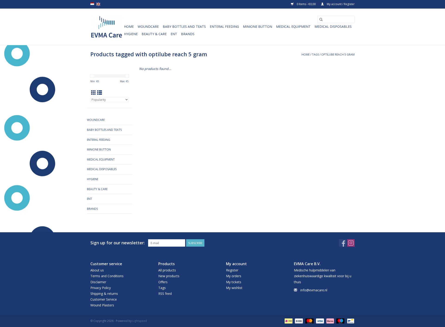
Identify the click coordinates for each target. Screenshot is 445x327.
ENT (174, 34)
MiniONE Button (257, 26)
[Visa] (319, 321)
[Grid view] (93, 92)
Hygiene (131, 34)
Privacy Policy (100, 288)
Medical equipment (293, 26)
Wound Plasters (102, 305)
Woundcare (148, 26)
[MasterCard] (309, 321)
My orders (233, 276)
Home (129, 26)
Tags (315, 55)
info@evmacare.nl (313, 290)
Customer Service (103, 299)
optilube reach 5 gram (338, 55)
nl (92, 4)
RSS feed (165, 293)
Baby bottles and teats (184, 26)
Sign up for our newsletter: (117, 242)
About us (97, 270)
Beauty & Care (154, 34)
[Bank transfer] (298, 321)
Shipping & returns (104, 293)
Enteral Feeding (224, 26)
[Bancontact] (350, 321)
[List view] (99, 92)
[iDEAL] (288, 321)
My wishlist (234, 288)
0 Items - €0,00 (306, 4)
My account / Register (340, 4)
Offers (163, 282)
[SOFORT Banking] (330, 321)
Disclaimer (98, 282)
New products (168, 276)
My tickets (233, 282)
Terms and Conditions (107, 276)
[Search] (321, 19)
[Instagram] (351, 243)
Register (232, 270)
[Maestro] (340, 321)
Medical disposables (333, 26)
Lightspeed (139, 321)
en (98, 4)
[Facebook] (342, 243)
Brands (187, 34)
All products (167, 270)
